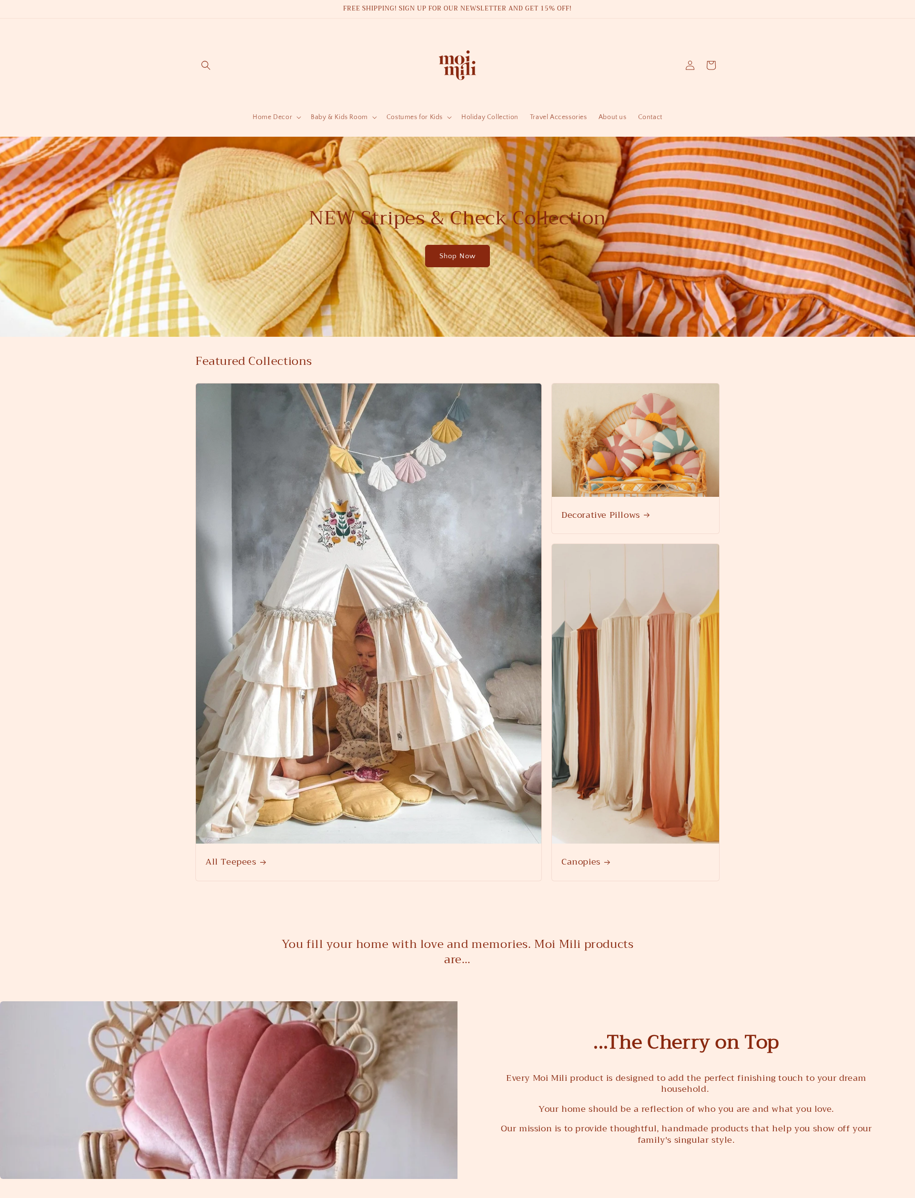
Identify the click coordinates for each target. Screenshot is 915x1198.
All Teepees (230, 861)
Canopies (580, 861)
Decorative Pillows (600, 514)
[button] (205, 65)
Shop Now (457, 256)
